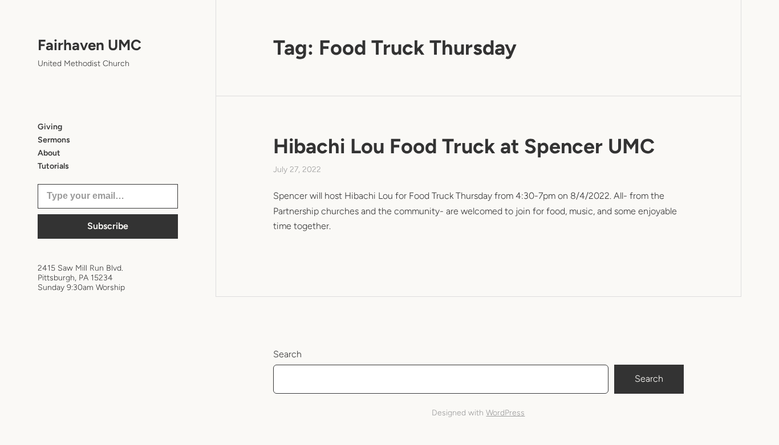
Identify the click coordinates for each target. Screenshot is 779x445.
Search (287, 354)
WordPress (505, 413)
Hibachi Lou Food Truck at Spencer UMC (464, 146)
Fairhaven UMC (89, 45)
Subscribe (107, 226)
